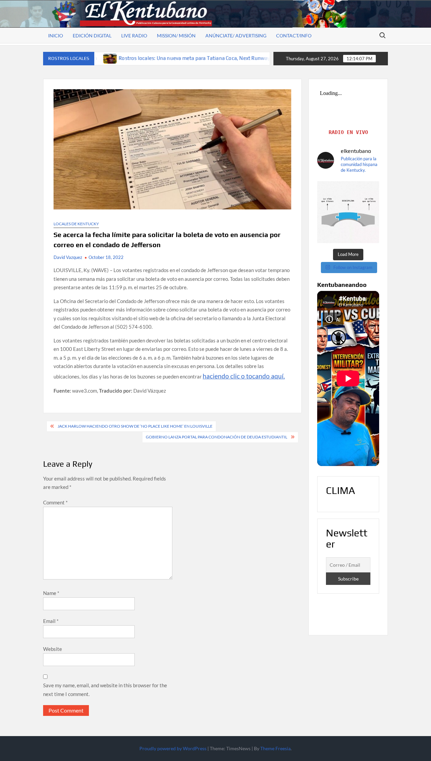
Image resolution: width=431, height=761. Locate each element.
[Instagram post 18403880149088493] (348, 212)
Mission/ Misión (176, 35)
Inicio (55, 35)
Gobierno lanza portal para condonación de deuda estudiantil (216, 436)
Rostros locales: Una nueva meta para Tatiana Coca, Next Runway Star (161, 58)
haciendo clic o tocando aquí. (244, 376)
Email (51, 621)
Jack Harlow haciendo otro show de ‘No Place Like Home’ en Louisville (135, 426)
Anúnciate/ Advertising (235, 35)
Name (51, 593)
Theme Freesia (275, 748)
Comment (55, 502)
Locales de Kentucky (76, 223)
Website (52, 649)
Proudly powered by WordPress (172, 748)
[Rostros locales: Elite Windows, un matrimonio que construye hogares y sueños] (255, 58)
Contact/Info (293, 35)
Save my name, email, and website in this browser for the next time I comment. (105, 689)
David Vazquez (68, 257)
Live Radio (134, 35)
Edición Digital (92, 35)
